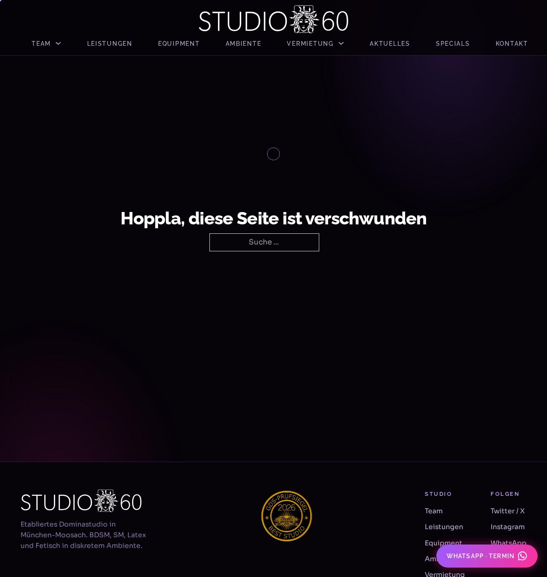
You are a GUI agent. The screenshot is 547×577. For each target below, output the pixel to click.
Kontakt (512, 43)
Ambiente (244, 43)
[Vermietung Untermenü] (341, 43)
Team (41, 43)
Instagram (508, 527)
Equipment (179, 43)
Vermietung (310, 43)
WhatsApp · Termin (481, 556)
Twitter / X (508, 511)
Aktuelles (390, 43)
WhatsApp (508, 543)
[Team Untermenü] (58, 43)
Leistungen (109, 43)
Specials (453, 43)
